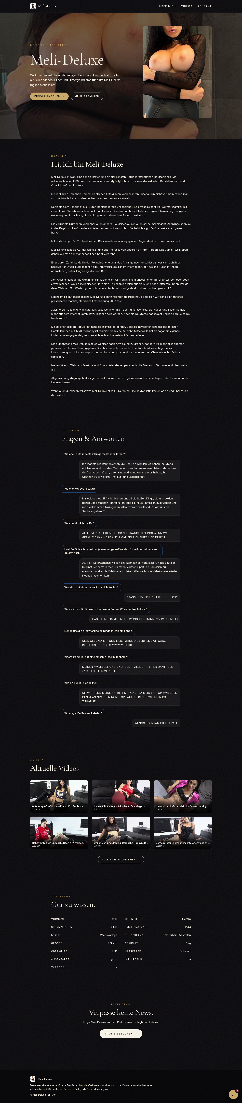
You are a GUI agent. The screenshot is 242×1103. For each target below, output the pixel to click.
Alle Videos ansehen (121, 859)
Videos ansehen (49, 96)
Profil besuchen (121, 1033)
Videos (186, 6)
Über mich (167, 6)
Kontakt (205, 6)
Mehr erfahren (87, 96)
